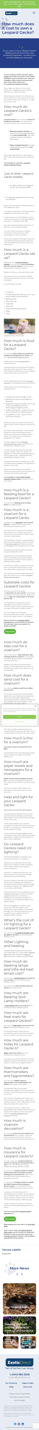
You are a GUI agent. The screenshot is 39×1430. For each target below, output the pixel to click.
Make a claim (28, 1383)
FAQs (11, 1387)
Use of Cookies (19, 1400)
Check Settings (19, 721)
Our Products (11, 1383)
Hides (6, 1053)
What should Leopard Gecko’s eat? (17, 478)
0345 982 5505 (21, 1374)
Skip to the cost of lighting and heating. (18, 810)
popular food (23, 361)
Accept (19, 716)
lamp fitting (10, 1006)
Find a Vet (27, 1387)
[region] (19, 715)
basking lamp (19, 978)
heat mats (17, 1025)
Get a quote (10, 631)
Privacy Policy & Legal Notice (19, 1394)
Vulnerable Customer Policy (19, 1397)
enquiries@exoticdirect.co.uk (20, 1377)
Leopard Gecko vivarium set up (17, 164)
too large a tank (12, 544)
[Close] (35, 706)
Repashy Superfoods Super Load (16, 443)
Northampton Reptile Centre (18, 357)
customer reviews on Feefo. (17, 84)
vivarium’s (19, 522)
